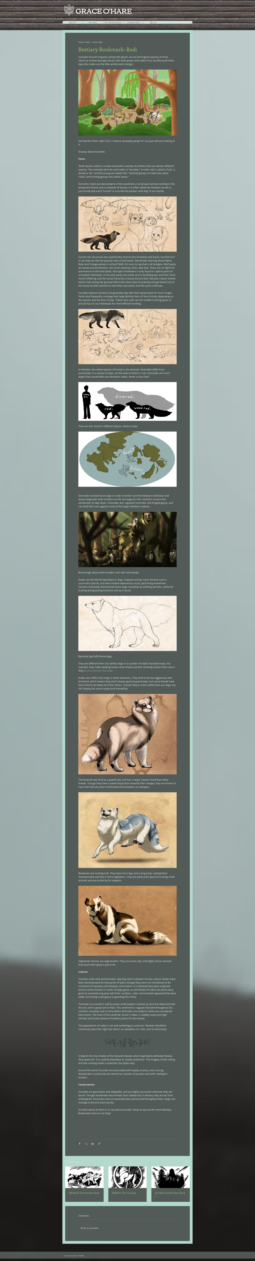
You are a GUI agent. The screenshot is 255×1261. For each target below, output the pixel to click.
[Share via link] (99, 1143)
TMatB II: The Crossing (124, 1192)
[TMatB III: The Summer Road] (84, 1177)
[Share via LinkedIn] (92, 1143)
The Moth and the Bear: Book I (170, 1194)
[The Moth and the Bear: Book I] (170, 1177)
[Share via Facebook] (79, 1143)
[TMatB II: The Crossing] (127, 1177)
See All (187, 1161)
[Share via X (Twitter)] (86, 1143)
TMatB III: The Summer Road (83, 1192)
